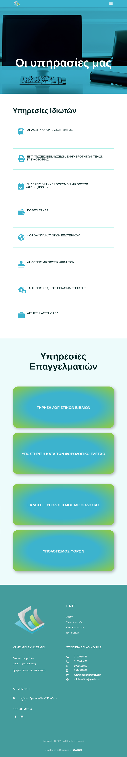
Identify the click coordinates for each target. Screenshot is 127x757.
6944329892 (80, 670)
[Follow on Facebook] (15, 717)
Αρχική (69, 616)
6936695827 (80, 666)
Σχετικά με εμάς (74, 622)
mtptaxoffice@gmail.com (87, 679)
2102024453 (80, 661)
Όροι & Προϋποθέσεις (24, 663)
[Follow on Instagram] (22, 717)
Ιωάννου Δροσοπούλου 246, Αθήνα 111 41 (39, 699)
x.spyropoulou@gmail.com (87, 675)
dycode (77, 750)
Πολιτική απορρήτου (23, 658)
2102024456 (80, 656)
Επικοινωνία (72, 632)
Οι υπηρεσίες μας (75, 627)
